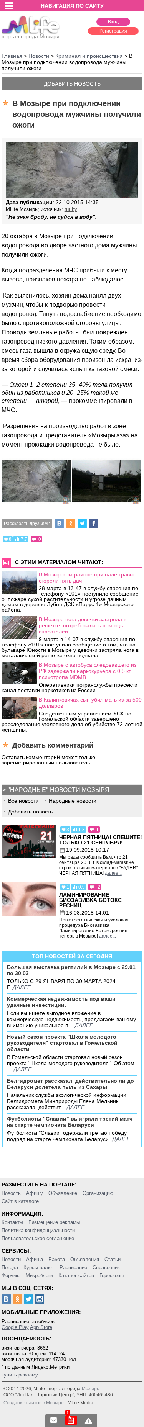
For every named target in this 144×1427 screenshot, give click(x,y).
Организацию (98, 1193)
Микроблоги (39, 1275)
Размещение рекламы (54, 1222)
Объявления (84, 1259)
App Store (41, 1327)
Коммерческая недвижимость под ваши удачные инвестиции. (61, 1002)
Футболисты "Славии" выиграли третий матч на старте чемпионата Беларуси (69, 1122)
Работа (56, 1259)
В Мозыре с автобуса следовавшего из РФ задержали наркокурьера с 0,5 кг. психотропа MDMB (87, 671)
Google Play (15, 1327)
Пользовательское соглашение (38, 1238)
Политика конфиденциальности (38, 1230)
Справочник (106, 1267)
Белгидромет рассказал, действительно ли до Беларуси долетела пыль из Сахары (70, 1084)
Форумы (11, 1275)
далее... (113, 873)
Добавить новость (72, 84)
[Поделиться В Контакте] (59, 523)
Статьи (112, 1259)
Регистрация (113, 31)
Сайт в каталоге (20, 1201)
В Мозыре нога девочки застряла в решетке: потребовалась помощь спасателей (82, 625)
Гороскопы (111, 1275)
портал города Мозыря (31, 36)
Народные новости (72, 801)
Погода (10, 1267)
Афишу (34, 1193)
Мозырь (90, 1388)
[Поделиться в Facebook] (93, 523)
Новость (11, 1193)
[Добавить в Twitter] (82, 523)
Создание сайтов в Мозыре (33, 1403)
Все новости (23, 801)
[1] (71, 1420)
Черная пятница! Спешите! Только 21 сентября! (100, 840)
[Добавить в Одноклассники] (70, 523)
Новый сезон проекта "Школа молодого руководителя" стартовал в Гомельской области (62, 1043)
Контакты (12, 1222)
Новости (11, 1259)
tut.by (71, 209)
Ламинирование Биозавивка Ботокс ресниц (90, 900)
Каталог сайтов (76, 1275)
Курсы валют (38, 1267)
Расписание (73, 1267)
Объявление (62, 1193)
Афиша (34, 1259)
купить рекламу (20, 1375)
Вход (113, 22)
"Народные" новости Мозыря (58, 790)
